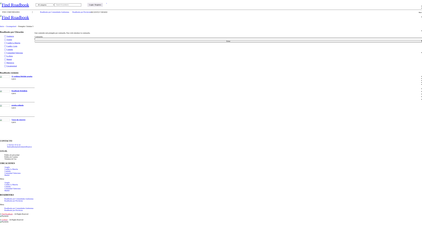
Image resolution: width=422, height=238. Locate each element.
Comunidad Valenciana (15, 53)
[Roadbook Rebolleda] (5, 95)
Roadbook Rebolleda (19, 91)
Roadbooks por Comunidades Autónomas (18, 199)
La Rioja (10, 56)
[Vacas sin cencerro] (5, 124)
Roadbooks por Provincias (13, 201)
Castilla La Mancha (13, 43)
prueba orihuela (18, 105)
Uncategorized (11, 26)
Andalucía (10, 36)
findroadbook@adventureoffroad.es (19, 147)
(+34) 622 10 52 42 (14, 145)
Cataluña (10, 49)
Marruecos (10, 63)
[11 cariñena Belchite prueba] (5, 81)
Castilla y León (12, 46)
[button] (211, 179)
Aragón (9, 40)
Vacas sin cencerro (18, 120)
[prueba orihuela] (5, 109)
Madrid (9, 59)
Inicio (2, 26)
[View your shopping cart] (105, 4)
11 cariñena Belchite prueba (22, 76)
